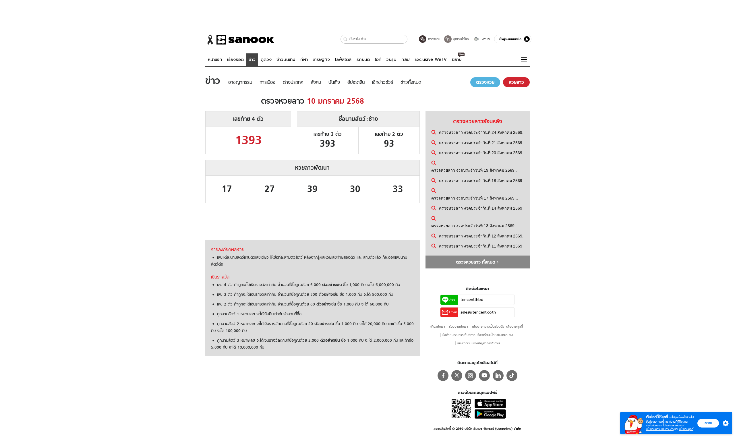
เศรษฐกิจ (321, 59)
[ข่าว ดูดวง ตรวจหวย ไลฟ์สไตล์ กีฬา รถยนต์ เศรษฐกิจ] (239, 39)
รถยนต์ (363, 59)
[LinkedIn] (498, 375)
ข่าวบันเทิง (285, 59)
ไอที (378, 59)
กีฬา (304, 59)
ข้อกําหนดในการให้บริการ (458, 334)
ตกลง (708, 423)
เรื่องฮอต (235, 59)
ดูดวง (266, 59)
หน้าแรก (215, 59)
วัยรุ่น (391, 59)
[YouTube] (484, 375)
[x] (456, 375)
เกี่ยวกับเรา (437, 326)
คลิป (405, 59)
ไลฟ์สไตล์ (343, 59)
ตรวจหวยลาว (312, 101)
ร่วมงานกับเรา (458, 326)
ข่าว (252, 59)
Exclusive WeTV (431, 59)
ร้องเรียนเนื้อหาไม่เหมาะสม (495, 334)
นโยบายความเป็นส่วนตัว (488, 326)
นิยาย (456, 59)
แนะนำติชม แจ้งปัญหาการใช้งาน (478, 343)
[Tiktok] (511, 375)
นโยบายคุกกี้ (514, 326)
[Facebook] (443, 375)
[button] (345, 39)
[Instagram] (470, 375)
